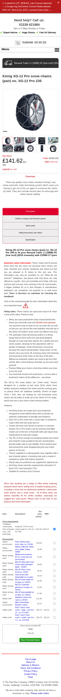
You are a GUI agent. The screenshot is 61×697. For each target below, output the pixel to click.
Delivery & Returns (30, 665)
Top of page (30, 659)
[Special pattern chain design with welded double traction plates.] (42, 148)
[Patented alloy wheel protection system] (7, 148)
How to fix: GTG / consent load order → (31, 10)
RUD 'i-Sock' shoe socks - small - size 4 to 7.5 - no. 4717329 (24, 617)
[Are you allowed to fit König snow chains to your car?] (25, 305)
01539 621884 (29, 24)
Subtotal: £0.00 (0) (34, 42)
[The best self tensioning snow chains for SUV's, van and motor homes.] (19, 148)
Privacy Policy (30, 671)
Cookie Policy (30, 674)
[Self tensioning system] (19, 141)
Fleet (30, 677)
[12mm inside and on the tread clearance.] (30, 148)
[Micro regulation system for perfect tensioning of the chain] (30, 141)
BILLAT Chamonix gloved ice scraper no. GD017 (24, 587)
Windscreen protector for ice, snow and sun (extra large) (23, 556)
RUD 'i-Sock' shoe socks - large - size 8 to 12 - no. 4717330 (24, 609)
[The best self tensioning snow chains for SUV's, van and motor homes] (53, 141)
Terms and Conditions (30, 668)
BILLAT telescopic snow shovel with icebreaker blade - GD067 (24, 564)
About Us (30, 662)
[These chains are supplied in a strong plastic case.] (53, 148)
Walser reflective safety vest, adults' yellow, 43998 (24, 549)
